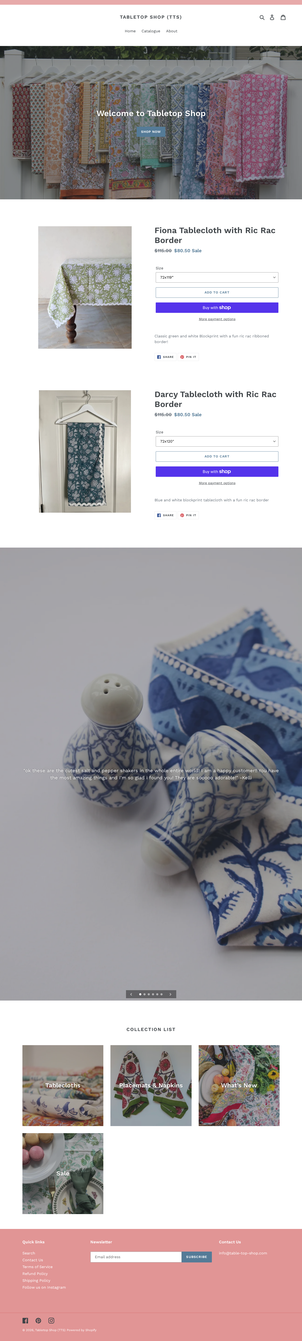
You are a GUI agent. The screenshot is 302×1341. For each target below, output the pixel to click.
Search (28, 1253)
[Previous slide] (131, 994)
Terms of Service (37, 1267)
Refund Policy (35, 1273)
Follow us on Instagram (44, 1287)
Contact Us (32, 1260)
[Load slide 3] (149, 994)
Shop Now (151, 132)
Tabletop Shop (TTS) (151, 17)
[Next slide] (170, 994)
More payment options (217, 319)
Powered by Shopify (81, 1330)
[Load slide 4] (153, 994)
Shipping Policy (36, 1280)
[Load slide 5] (157, 994)
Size (159, 268)
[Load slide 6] (161, 994)
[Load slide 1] (140, 994)
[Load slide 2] (144, 994)
